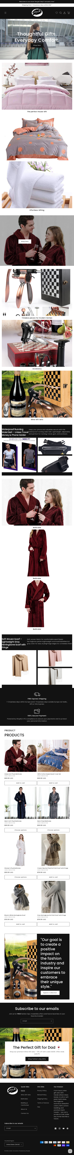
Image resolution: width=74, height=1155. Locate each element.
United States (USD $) (13, 1144)
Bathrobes (24, 1099)
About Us (24, 1109)
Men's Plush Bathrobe (44, 821)
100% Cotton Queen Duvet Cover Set (49, 774)
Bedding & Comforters (25, 1104)
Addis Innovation (14, 1151)
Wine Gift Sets (26, 1095)
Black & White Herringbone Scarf (15, 915)
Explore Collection (50, 993)
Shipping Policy (42, 1099)
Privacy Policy (42, 1091)
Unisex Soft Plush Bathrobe (13, 774)
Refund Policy (42, 1095)
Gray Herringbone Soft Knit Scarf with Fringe (51, 915)
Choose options (21, 830)
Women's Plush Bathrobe (12, 868)
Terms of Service (43, 1103)
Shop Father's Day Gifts (37, 1059)
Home (23, 1091)
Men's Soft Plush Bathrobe (13, 821)
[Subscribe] (51, 1021)
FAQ (38, 1107)
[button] (5, 13)
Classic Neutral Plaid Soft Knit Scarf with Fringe (52, 868)
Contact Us (25, 1113)
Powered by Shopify (24, 1151)
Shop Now (37, 45)
